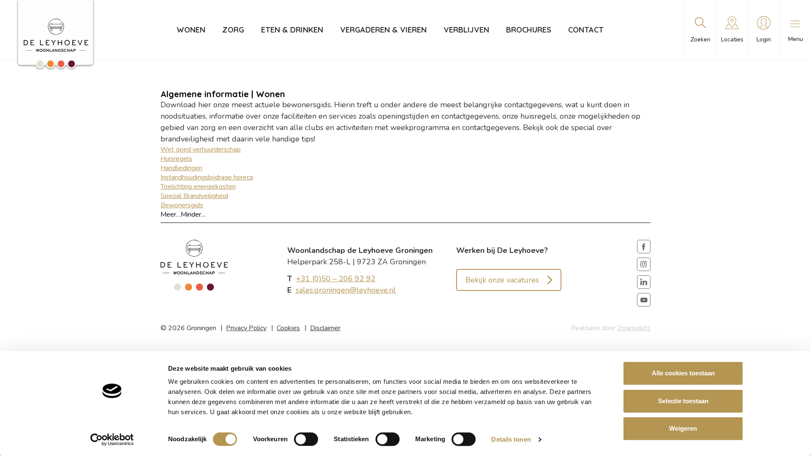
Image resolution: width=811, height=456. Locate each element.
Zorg (233, 30)
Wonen (191, 30)
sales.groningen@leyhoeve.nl (346, 290)
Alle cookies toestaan (683, 373)
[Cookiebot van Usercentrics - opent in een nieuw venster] (112, 439)
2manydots (633, 328)
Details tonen (511, 439)
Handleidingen (181, 168)
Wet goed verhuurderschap (201, 149)
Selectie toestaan (683, 400)
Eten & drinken (292, 30)
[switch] (306, 439)
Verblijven (466, 30)
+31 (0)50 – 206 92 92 (336, 279)
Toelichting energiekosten (198, 186)
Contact (586, 30)
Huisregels (176, 158)
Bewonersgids (182, 205)
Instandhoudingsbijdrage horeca (207, 177)
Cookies (288, 328)
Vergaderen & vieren (383, 30)
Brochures (528, 30)
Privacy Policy (246, 328)
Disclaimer (325, 328)
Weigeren (683, 428)
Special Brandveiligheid (194, 196)
